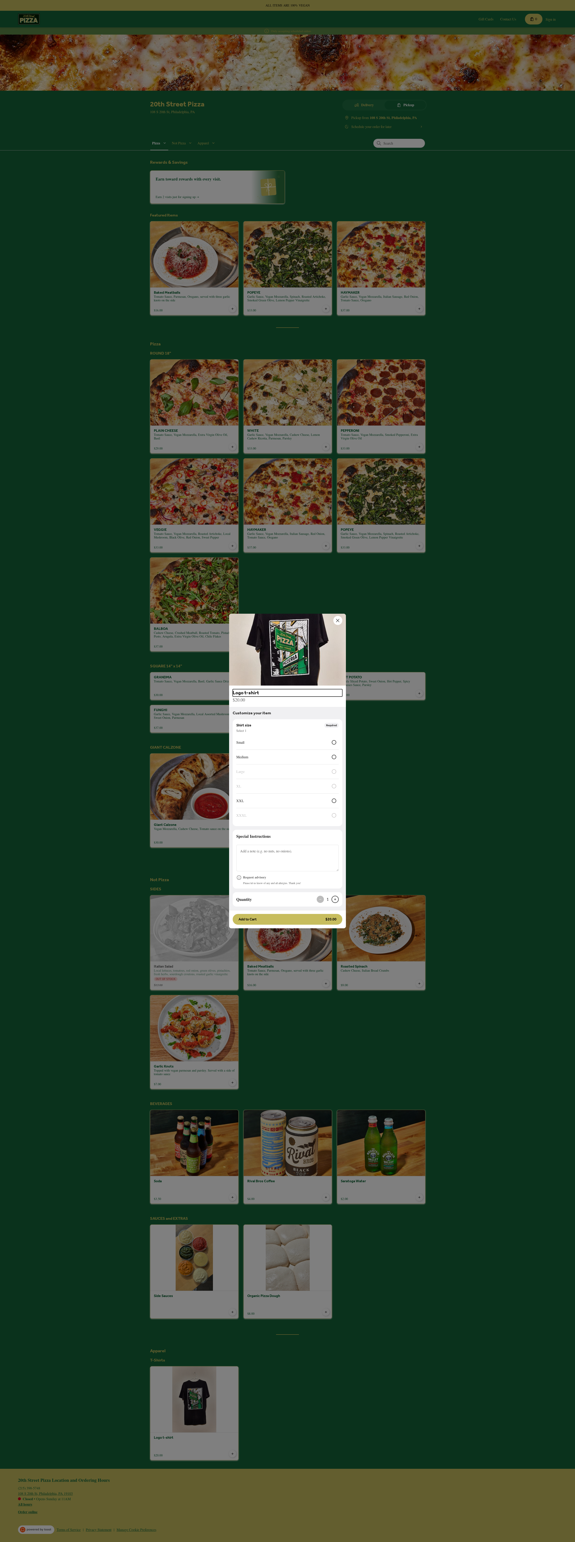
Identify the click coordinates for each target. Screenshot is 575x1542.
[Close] (337, 620)
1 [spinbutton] (328, 899)
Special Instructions (253, 836)
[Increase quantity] (335, 899)
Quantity (244, 899)
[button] (287, 650)
